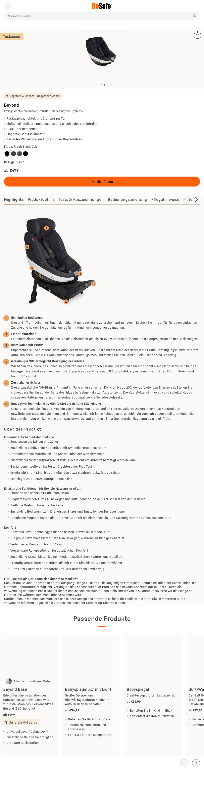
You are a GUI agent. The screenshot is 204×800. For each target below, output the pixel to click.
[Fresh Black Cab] (7, 154)
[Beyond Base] (29, 655)
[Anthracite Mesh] (19, 153)
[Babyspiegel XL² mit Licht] (91, 655)
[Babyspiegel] (152, 655)
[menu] (8, 6)
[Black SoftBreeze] (25, 153)
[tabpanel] (102, 408)
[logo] (102, 6)
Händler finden (102, 182)
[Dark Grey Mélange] (13, 153)
